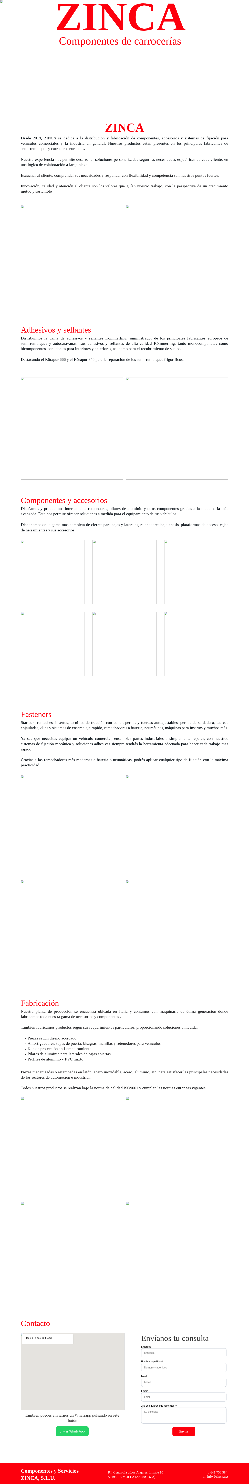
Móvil (144, 1376)
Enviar (183, 1431)
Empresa (146, 1346)
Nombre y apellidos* (152, 1361)
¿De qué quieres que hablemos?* (159, 1405)
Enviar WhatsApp (72, 1431)
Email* (144, 1391)
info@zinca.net (217, 1476)
